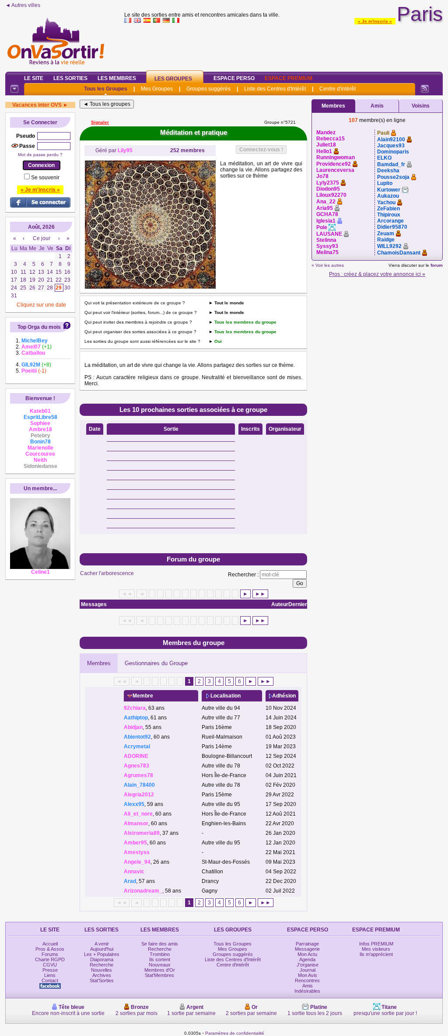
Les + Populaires (101, 954)
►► (260, 594)
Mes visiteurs (376, 949)
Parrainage (307, 943)
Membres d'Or (159, 970)
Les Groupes (173, 79)
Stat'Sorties (102, 980)
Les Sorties (70, 78)
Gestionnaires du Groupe (156, 663)
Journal (307, 970)
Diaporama (101, 959)
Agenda (307, 959)
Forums (50, 954)
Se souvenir (45, 177)
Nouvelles (101, 970)
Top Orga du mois (39, 327)
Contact (50, 980)
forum (436, 265)
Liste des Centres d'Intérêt (275, 89)
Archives (101, 975)
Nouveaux (160, 964)
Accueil (50, 943)
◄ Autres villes (22, 5)
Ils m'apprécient (376, 954)
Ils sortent (159, 959)
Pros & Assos (49, 949)
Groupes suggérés (208, 89)
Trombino (160, 954)
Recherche (101, 964)
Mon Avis (307, 975)
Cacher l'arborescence (107, 573)
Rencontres (307, 980)
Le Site (33, 78)
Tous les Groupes (105, 89)
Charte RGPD (50, 959)
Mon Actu (307, 954)
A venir (101, 943)
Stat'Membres (159, 975)
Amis (377, 106)
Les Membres (117, 78)
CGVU (50, 964)
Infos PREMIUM (376, 943)
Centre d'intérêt (337, 89)
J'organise (307, 964)
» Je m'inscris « (375, 21)
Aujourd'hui (101, 949)
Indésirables (307, 991)
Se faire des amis (159, 943)
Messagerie (307, 949)
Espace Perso (234, 78)
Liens (50, 975)
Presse (50, 970)
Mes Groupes (157, 89)
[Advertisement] (283, 45)
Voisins (421, 106)
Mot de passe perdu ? (40, 154)
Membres (99, 663)
